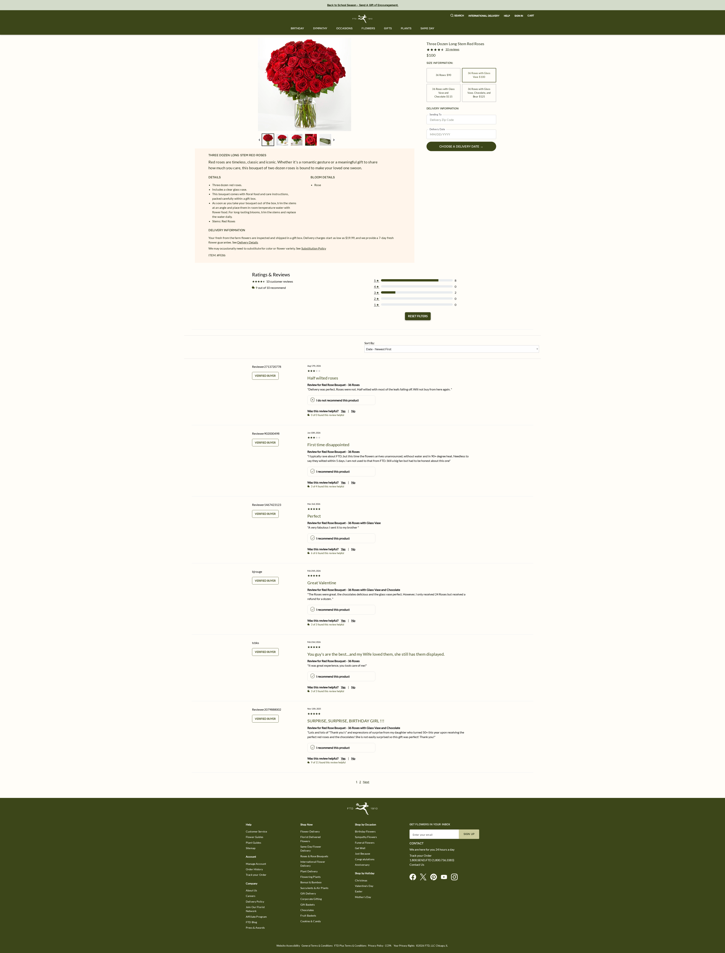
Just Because (362, 853)
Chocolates (307, 910)
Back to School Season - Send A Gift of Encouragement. (362, 5)
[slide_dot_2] (296, 140)
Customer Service (256, 831)
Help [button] (507, 15)
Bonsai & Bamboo (311, 882)
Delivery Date (437, 129)
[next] (333, 140)
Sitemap (250, 848)
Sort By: (369, 343)
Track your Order (256, 874)
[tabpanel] (304, 84)
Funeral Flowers (364, 842)
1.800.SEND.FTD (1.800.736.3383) (432, 860)
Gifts (388, 28)
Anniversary (362, 864)
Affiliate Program (256, 916)
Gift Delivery (308, 893)
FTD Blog (251, 922)
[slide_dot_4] (325, 140)
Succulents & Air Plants (314, 888)
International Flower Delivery (312, 863)
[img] (304, 84)
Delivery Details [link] (247, 242)
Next (366, 782)
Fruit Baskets (308, 915)
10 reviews (452, 49)
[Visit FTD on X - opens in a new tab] (425, 877)
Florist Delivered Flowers (310, 838)
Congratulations (364, 859)
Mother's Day (363, 897)
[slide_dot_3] (311, 140)
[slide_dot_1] (282, 140)
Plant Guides (253, 842)
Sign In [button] (518, 15)
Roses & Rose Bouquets (314, 856)
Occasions (344, 28)
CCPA (388, 945)
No (353, 411)
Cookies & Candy (310, 921)
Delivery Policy (255, 901)
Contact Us (417, 864)
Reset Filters (418, 316)
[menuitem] (297, 28)
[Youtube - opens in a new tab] (445, 877)
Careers (250, 895)
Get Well (360, 848)
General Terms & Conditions (317, 945)
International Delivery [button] (483, 15)
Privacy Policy (375, 945)
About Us (251, 890)
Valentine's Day (364, 885)
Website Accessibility (288, 945)
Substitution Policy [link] (313, 248)
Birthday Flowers (365, 831)
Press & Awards (255, 927)
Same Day (427, 28)
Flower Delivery (310, 831)
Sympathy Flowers (366, 837)
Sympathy (320, 28)
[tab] (304, 84)
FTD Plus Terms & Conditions (350, 945)
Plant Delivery (309, 871)
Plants (406, 28)
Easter (358, 891)
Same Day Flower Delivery (310, 848)
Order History (254, 869)
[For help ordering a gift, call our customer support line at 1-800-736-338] (363, 19)
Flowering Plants (310, 876)
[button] (457, 16)
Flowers (368, 28)
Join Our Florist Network (255, 909)
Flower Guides (254, 837)
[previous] (259, 140)
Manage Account (256, 863)
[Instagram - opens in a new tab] (456, 877)
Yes (343, 411)
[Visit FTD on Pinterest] (435, 877)
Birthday (297, 28)
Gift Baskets (307, 904)
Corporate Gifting (311, 898)
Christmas (361, 880)
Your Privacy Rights (404, 945)
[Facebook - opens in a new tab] (414, 877)
